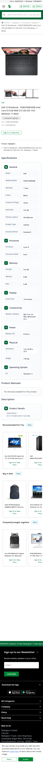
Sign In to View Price (11, 133)
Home (6, 22)
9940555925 (19, 1)
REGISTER (26, 6)
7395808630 (37, 1)
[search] (4, 14)
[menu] (3, 6)
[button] (21, 652)
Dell (2, 102)
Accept (25, 759)
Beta (29, 425)
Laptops (15, 22)
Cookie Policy (14, 751)
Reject (9, 759)
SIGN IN (38, 6)
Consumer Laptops (29, 22)
